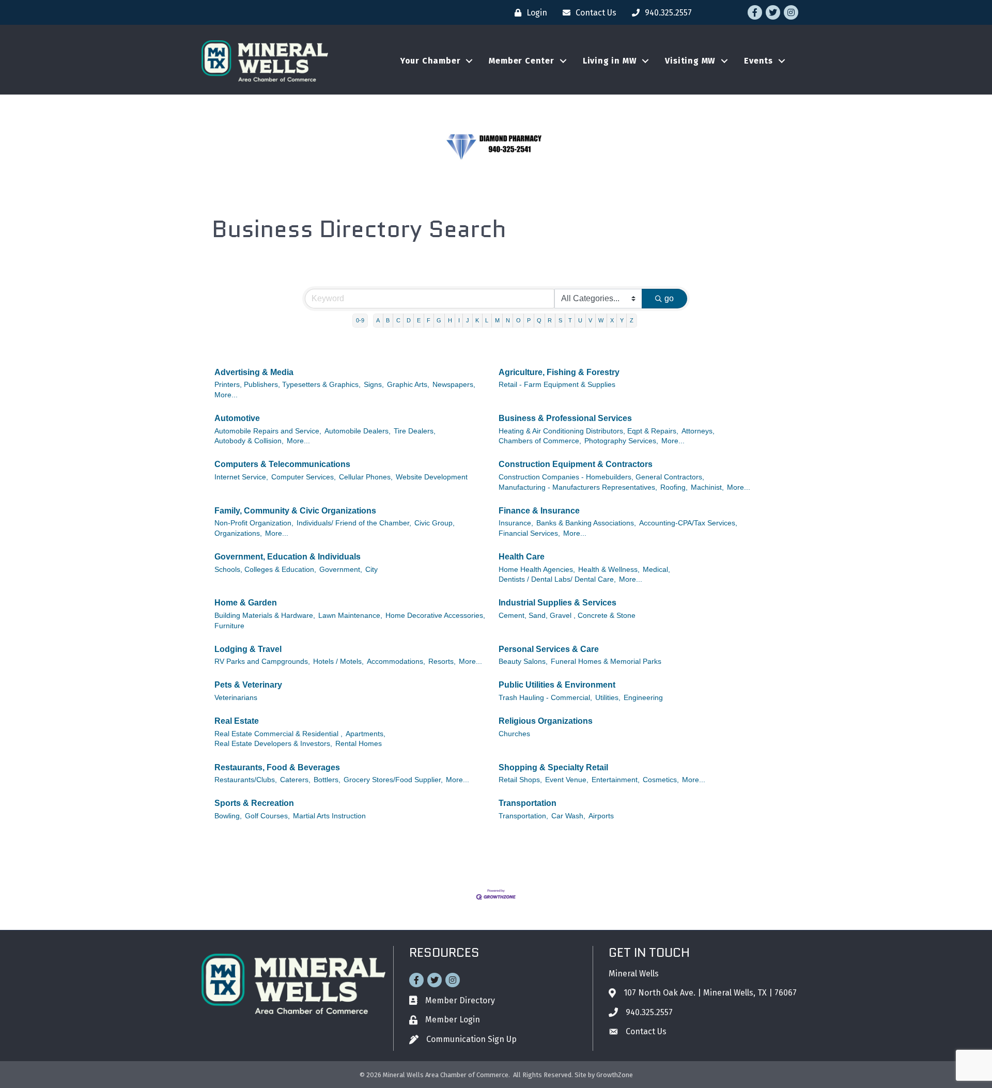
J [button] (467, 320)
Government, (340, 569)
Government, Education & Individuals (287, 556)
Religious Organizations (546, 721)
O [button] (518, 320)
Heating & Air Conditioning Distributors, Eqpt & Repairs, (588, 431)
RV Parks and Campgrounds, (262, 661)
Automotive (237, 418)
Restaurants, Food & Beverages (277, 767)
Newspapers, (453, 384)
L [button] (486, 320)
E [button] (419, 320)
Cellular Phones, (366, 477)
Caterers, (295, 780)
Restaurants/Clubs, (245, 780)
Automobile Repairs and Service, (267, 431)
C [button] (398, 320)
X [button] (612, 320)
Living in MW (610, 61)
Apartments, (365, 734)
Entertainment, (616, 780)
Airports (601, 816)
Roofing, (674, 487)
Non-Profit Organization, (253, 523)
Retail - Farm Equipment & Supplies (557, 384)
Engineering (643, 698)
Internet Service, (241, 477)
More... (226, 395)
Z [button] (631, 320)
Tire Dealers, (415, 431)
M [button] (497, 320)
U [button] (580, 320)
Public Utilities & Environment (557, 684)
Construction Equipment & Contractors (576, 464)
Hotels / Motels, (338, 661)
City (371, 569)
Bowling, (228, 816)
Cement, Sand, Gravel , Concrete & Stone (567, 615)
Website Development (432, 477)
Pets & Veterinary (248, 684)
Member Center (521, 61)
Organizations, (238, 533)
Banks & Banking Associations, (586, 523)
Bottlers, (327, 780)
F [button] (428, 320)
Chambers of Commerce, (540, 441)
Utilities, (608, 698)
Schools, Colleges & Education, (265, 569)
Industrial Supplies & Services (557, 602)
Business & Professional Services (565, 418)
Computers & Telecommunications (282, 464)
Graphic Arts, (408, 384)
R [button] (550, 320)
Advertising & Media (253, 372)
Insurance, (516, 523)
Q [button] (539, 320)
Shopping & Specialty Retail (553, 767)
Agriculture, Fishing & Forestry (559, 372)
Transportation (527, 803)
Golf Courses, (267, 816)
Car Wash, (568, 816)
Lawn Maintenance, (350, 615)
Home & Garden (245, 602)
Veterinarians (235, 698)
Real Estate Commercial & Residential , (278, 734)
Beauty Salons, (523, 661)
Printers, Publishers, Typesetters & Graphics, (287, 384)
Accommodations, (396, 661)
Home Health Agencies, (537, 569)
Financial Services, (529, 533)
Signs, (374, 384)
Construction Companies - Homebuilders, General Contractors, (601, 477)
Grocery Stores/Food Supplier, (393, 780)
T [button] (570, 320)
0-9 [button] (360, 320)
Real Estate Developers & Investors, (273, 744)
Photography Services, (621, 441)
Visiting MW (690, 61)
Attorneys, (698, 431)
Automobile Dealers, (357, 431)
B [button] (388, 320)
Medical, (656, 569)
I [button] (459, 320)
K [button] (477, 320)
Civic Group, (434, 523)
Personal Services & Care (549, 649)
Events (758, 61)
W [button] (600, 320)
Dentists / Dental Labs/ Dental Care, (557, 579)
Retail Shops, (520, 780)
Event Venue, (566, 780)
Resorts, (442, 661)
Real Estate (236, 721)
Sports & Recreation (254, 803)
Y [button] (622, 320)
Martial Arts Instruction (329, 816)
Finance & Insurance (539, 510)
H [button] (450, 320)
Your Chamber (430, 61)
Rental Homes (358, 744)
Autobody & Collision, (249, 441)
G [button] (439, 320)
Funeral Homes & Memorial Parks (606, 661)
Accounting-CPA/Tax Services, (688, 523)
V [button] (590, 320)
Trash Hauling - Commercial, (545, 698)
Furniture (229, 626)
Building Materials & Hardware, (264, 615)
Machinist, (707, 487)
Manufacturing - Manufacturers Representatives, (578, 487)
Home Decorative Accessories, (435, 615)
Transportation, (523, 816)
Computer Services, (303, 477)
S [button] (560, 320)
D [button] (409, 320)
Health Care (522, 556)
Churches (514, 734)
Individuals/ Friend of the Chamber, (354, 523)
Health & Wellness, (609, 569)
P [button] (529, 320)
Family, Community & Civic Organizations (295, 510)
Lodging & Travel (248, 649)
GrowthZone (614, 1075)
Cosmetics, (661, 780)
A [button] (378, 320)
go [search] (669, 298)
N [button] (508, 320)
